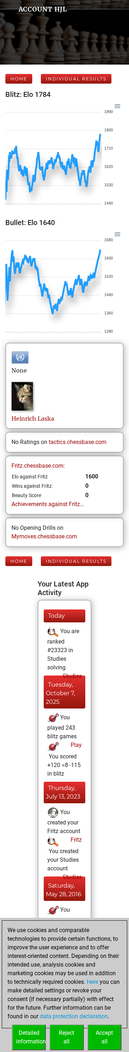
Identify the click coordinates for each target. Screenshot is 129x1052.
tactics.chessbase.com (77, 442)
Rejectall (66, 1037)
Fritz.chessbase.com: (38, 465)
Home (18, 78)
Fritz (75, 839)
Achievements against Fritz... (47, 504)
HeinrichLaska (32, 418)
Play (75, 745)
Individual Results (76, 78)
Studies (71, 676)
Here (92, 981)
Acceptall (104, 1037)
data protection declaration (74, 1016)
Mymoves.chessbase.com (44, 536)
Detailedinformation (31, 1037)
